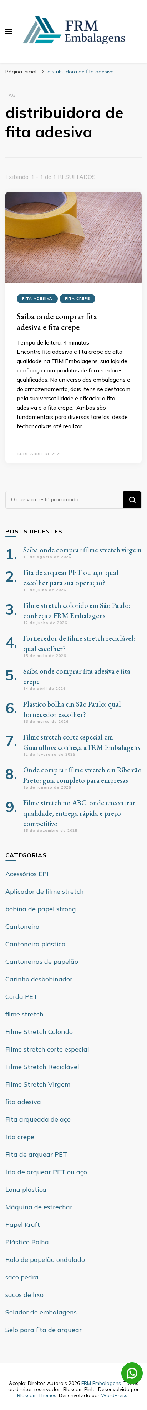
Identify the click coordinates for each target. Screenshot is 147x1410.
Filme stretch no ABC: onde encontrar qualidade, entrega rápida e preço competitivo (79, 813)
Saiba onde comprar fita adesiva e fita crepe (57, 321)
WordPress (114, 1395)
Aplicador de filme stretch (44, 891)
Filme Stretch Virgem (37, 1084)
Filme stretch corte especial (47, 1049)
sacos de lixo (24, 1295)
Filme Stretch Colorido (39, 1032)
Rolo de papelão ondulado (45, 1259)
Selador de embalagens (41, 1312)
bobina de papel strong (40, 909)
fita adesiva (37, 298)
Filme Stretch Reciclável (42, 1067)
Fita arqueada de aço (38, 1119)
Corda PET (21, 996)
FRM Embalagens (101, 1383)
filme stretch (24, 1014)
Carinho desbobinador (38, 979)
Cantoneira (22, 926)
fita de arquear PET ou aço (46, 1172)
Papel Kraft (22, 1224)
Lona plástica (25, 1189)
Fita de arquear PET (36, 1154)
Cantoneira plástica (35, 944)
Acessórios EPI (27, 874)
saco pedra (22, 1277)
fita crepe (77, 298)
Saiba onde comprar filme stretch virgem (82, 550)
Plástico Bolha (27, 1242)
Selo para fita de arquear (43, 1330)
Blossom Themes (36, 1395)
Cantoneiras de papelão (41, 961)
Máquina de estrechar (38, 1207)
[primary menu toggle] (8, 31)
